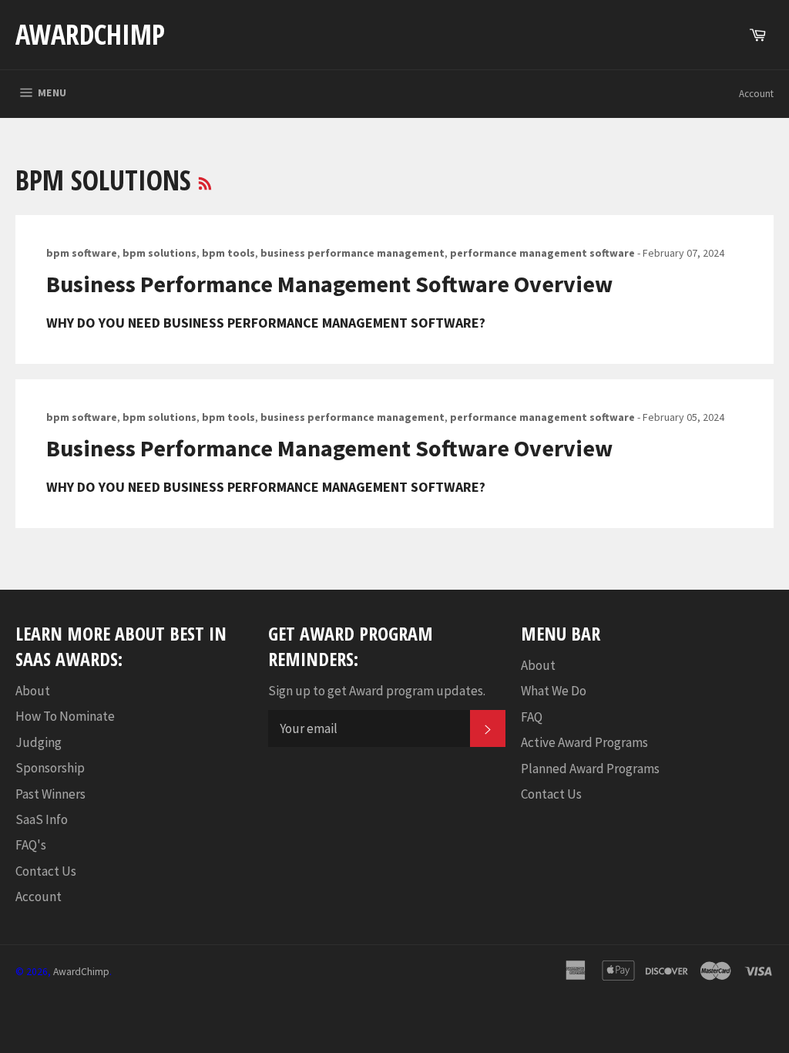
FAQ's (30, 844)
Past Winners (50, 794)
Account (756, 93)
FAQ (531, 716)
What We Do (553, 690)
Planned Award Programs (590, 768)
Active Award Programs (584, 742)
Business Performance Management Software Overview (329, 283)
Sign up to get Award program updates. (376, 690)
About (32, 690)
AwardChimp (90, 34)
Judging (38, 742)
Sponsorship (50, 767)
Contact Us (45, 871)
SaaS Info (41, 819)
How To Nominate (65, 716)
